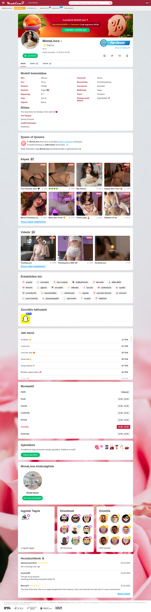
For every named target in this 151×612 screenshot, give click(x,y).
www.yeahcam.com (30, 602)
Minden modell (7, 8)
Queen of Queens (65, 142)
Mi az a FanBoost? (122, 48)
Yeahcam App (68, 8)
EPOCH (52, 602)
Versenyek (55, 8)
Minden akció (44, 8)
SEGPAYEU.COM (63, 602)
